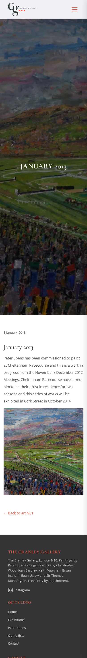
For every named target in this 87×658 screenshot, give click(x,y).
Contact (13, 643)
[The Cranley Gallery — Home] (22, 9)
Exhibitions (16, 620)
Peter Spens (17, 628)
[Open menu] (74, 9)
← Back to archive (18, 513)
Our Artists (16, 635)
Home (12, 612)
